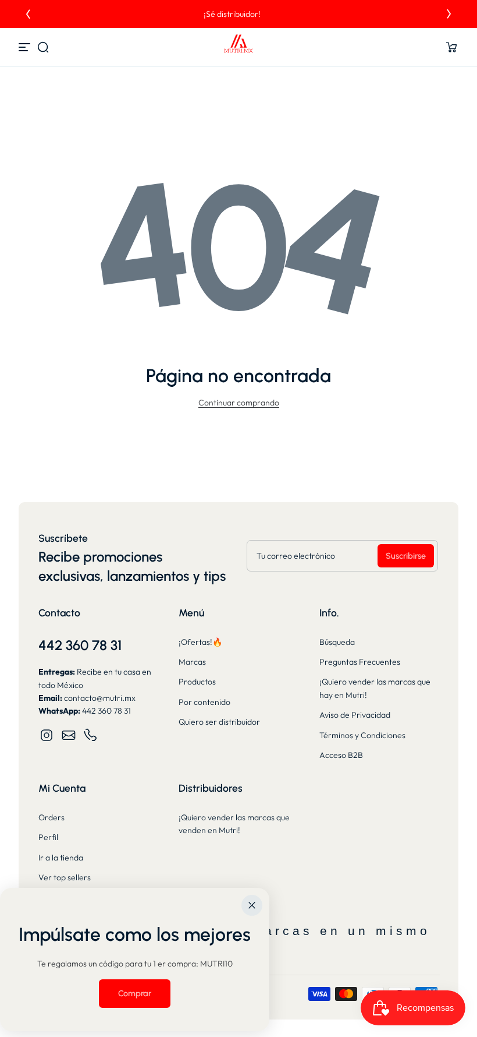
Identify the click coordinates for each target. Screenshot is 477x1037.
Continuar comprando (238, 402)
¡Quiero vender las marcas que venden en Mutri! (234, 823)
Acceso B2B (341, 755)
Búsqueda (337, 642)
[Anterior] (28, 14)
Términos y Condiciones (362, 735)
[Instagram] (47, 735)
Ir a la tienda (60, 857)
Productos (197, 681)
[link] (134, 993)
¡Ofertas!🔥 (200, 642)
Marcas (192, 662)
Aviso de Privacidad (354, 715)
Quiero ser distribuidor (219, 722)
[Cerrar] (251, 905)
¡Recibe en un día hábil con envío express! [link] (238, 14)
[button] (43, 47)
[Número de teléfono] (91, 735)
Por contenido (204, 702)
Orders (51, 817)
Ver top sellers (64, 877)
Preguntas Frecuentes (359, 662)
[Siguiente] (449, 14)
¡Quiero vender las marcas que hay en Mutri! (374, 688)
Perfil (48, 837)
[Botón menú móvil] (26, 47)
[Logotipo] (238, 47)
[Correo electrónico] (69, 735)
